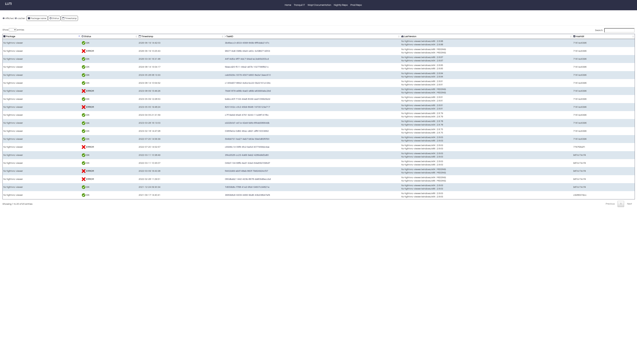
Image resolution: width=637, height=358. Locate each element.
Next (629, 204)
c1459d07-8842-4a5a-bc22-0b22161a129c (248, 83)
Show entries (13, 30)
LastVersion (410, 36)
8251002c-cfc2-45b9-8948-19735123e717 (247, 107)
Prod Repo (356, 5)
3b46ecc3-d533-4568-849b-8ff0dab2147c (247, 43)
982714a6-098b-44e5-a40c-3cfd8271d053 (247, 51)
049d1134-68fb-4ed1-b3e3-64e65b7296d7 (247, 163)
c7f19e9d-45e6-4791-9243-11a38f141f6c (247, 115)
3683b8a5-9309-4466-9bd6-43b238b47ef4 (247, 195)
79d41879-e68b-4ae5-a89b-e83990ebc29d (248, 91)
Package (10, 36)
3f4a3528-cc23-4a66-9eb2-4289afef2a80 (247, 155)
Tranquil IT (299, 5)
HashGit (579, 36)
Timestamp (147, 36)
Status (87, 36)
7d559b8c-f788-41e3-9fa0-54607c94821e (247, 187)
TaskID (229, 36)
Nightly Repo (341, 5)
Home (288, 5)
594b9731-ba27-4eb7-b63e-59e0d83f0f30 (247, 139)
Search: (599, 30)
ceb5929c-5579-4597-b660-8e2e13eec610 (248, 75)
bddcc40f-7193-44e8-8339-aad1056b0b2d (247, 99)
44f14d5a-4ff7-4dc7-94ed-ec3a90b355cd (247, 59)
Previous (610, 204)
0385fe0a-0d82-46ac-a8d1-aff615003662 (247, 131)
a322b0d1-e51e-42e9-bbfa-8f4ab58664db (247, 123)
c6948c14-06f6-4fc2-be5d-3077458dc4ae (247, 147)
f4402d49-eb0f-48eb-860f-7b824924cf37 (246, 171)
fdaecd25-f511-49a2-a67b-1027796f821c (247, 67)
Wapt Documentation (319, 5)
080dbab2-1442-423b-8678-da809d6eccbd (248, 179)
